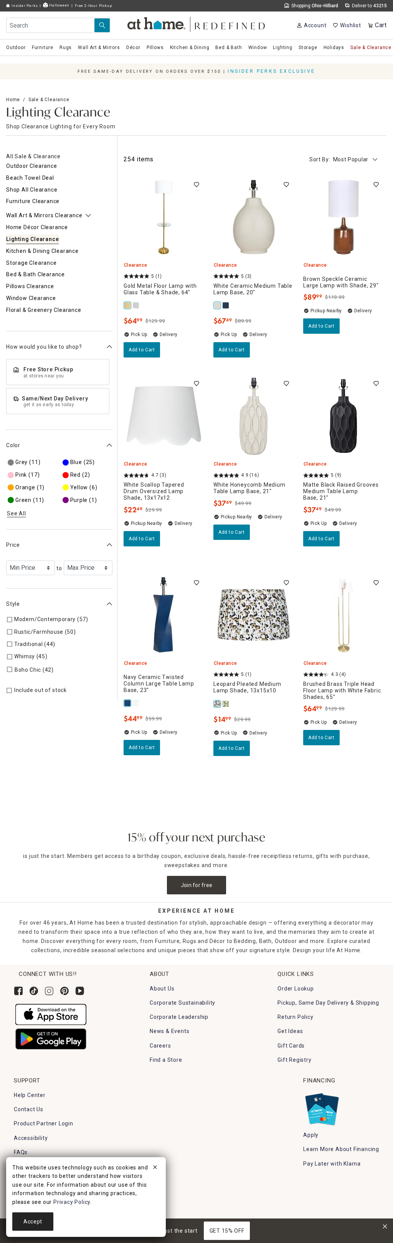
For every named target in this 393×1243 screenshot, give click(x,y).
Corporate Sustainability (182, 1003)
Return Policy (295, 1017)
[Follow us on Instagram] (49, 991)
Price (13, 545)
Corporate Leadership (179, 1017)
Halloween (58, 5)
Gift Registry (294, 1060)
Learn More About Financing (341, 1149)
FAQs (21, 1152)
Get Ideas (290, 1031)
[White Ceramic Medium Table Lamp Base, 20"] (217, 305)
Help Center (30, 1095)
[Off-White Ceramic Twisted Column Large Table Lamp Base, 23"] (136, 703)
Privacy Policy (71, 1202)
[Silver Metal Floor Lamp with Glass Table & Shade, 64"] (136, 305)
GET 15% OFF (227, 1231)
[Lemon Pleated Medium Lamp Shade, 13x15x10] (226, 704)
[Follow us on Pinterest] (64, 991)
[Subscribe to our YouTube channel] (80, 991)
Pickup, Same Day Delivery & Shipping (328, 1003)
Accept (32, 1221)
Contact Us (28, 1109)
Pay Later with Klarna (332, 1164)
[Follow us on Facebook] (18, 991)
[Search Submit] (102, 25)
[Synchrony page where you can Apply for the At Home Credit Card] (321, 1107)
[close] (155, 1168)
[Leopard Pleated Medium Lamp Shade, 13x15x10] (217, 704)
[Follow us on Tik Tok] (33, 991)
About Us (162, 989)
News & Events (169, 1031)
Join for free (197, 885)
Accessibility (31, 1138)
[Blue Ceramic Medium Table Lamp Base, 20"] (226, 305)
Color (13, 445)
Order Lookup (295, 989)
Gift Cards (291, 1046)
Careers (160, 1046)
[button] (196, 23)
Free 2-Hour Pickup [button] (93, 5)
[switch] (196, 184)
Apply (311, 1135)
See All (16, 513)
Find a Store (166, 1060)
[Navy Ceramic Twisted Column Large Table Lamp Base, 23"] (128, 703)
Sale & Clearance (48, 99)
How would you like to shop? (44, 347)
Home (13, 99)
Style (13, 604)
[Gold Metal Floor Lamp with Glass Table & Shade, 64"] (128, 305)
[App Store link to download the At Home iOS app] (50, 1014)
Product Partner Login (43, 1123)
